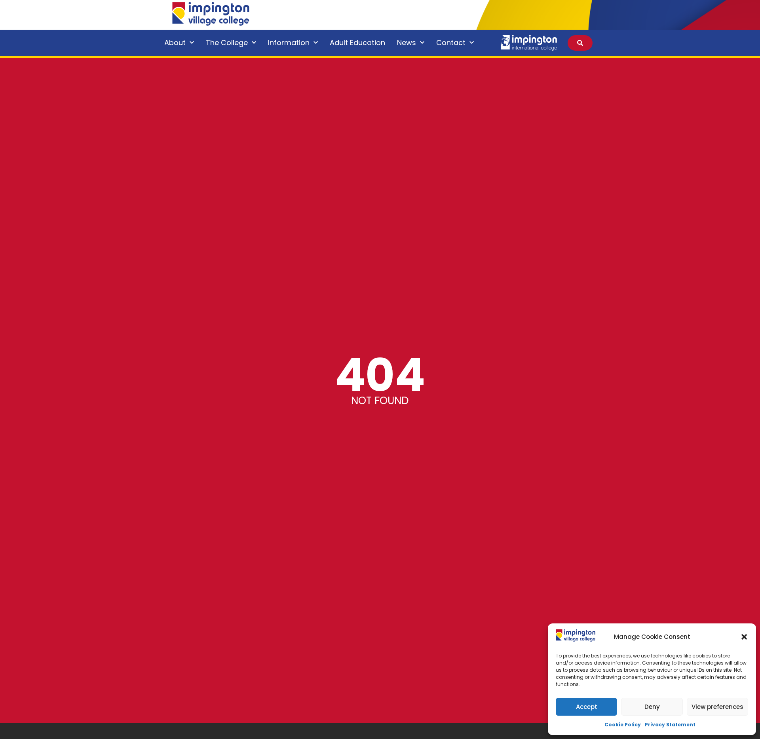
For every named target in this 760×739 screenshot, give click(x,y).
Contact (451, 42)
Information (289, 42)
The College (227, 42)
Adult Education (357, 42)
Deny (652, 707)
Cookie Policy (622, 724)
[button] (744, 637)
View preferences (717, 707)
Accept (586, 707)
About (175, 42)
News (406, 42)
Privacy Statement (670, 724)
